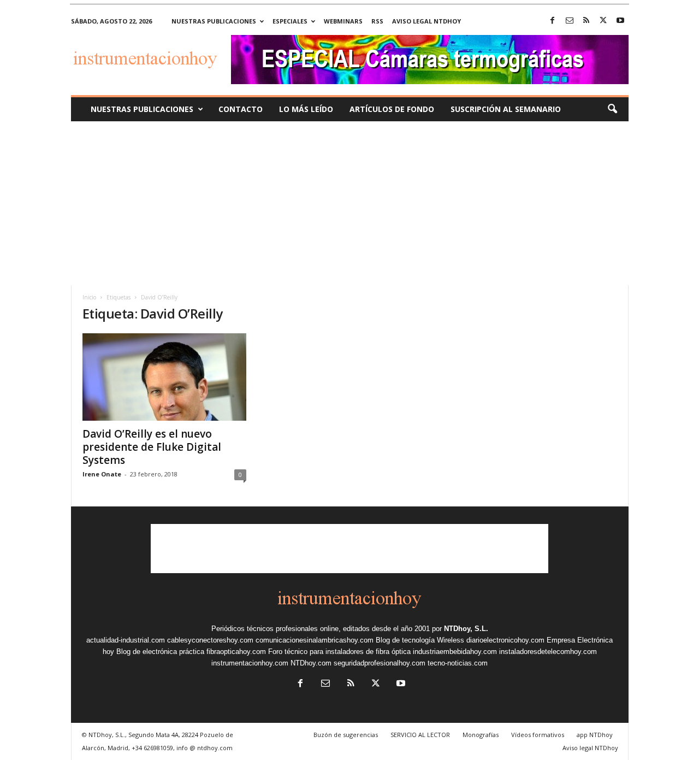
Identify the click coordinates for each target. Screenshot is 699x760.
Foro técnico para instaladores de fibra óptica (339, 651)
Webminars (343, 21)
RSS (377, 21)
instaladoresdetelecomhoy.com (548, 651)
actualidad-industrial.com (125, 640)
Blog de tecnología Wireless (420, 640)
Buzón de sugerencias (345, 734)
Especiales (290, 21)
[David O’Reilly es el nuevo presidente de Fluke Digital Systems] (164, 377)
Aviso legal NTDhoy (426, 21)
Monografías (481, 734)
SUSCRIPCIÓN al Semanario (506, 109)
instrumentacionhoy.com (249, 663)
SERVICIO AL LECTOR (420, 734)
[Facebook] (552, 21)
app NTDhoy (595, 734)
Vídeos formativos (537, 734)
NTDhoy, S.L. (466, 629)
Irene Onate (101, 474)
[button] (612, 109)
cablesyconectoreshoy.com (210, 640)
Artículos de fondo (392, 109)
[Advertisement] (349, 203)
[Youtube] (620, 21)
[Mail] (569, 21)
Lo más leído (306, 109)
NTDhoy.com (311, 663)
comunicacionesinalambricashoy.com (315, 640)
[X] (603, 21)
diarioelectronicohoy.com (505, 640)
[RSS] (586, 21)
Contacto (240, 109)
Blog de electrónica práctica (160, 651)
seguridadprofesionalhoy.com (379, 663)
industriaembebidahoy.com (455, 651)
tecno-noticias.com (458, 663)
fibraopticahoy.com (236, 651)
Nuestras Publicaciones (142, 109)
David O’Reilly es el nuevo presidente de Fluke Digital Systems (151, 447)
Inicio (89, 297)
